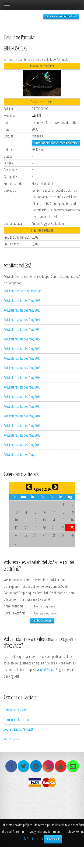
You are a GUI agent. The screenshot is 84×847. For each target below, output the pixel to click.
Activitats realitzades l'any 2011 (22, 444)
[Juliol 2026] (29, 487)
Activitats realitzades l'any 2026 (22, 300)
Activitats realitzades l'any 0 (20, 454)
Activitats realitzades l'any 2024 (22, 319)
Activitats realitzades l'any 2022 (22, 339)
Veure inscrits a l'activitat (18, 729)
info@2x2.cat (47, 669)
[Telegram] (36, 766)
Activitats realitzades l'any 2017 (22, 387)
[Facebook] (11, 766)
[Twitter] (23, 766)
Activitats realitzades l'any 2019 (22, 367)
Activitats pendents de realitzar (22, 291)
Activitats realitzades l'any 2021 (22, 348)
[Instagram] (48, 766)
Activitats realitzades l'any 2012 (22, 435)
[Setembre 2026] (55, 487)
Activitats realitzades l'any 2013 (22, 425)
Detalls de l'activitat (15, 710)
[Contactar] (73, 766)
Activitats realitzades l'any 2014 (22, 416)
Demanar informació (16, 719)
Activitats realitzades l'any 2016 (22, 396)
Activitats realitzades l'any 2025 (22, 310)
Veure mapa (11, 738)
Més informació (33, 838)
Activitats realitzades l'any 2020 (22, 358)
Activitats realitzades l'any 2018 (22, 377)
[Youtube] (60, 766)
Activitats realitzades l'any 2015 (22, 406)
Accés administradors (61, 16)
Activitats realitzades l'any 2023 (22, 329)
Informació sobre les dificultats (56, 143)
